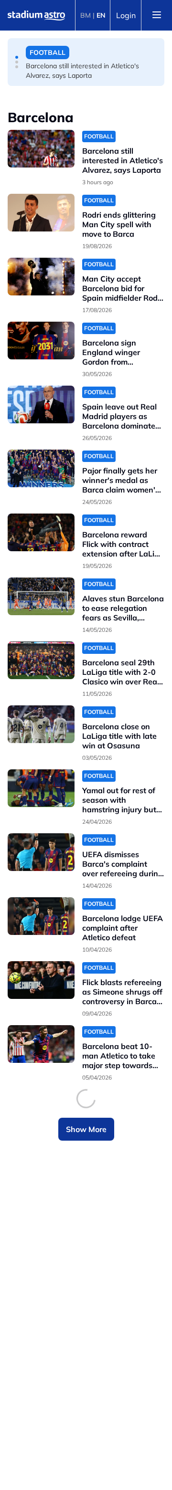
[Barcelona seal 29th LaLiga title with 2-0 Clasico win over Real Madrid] (41, 660)
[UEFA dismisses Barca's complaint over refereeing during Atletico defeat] (41, 852)
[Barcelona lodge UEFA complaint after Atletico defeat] (41, 916)
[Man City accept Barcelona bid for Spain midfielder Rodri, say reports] (41, 276)
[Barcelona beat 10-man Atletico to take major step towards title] (41, 1044)
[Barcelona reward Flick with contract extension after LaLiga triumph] (41, 532)
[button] (16, 57)
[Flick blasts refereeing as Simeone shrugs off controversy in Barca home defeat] (41, 980)
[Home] (36, 15)
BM (85, 15)
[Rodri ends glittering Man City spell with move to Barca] (41, 212)
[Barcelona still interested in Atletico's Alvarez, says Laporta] (41, 149)
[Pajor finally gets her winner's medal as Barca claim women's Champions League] (41, 468)
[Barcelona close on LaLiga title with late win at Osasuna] (41, 724)
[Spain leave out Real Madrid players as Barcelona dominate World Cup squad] (41, 404)
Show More (86, 1129)
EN (101, 15)
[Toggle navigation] (156, 15)
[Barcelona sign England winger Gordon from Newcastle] (41, 340)
